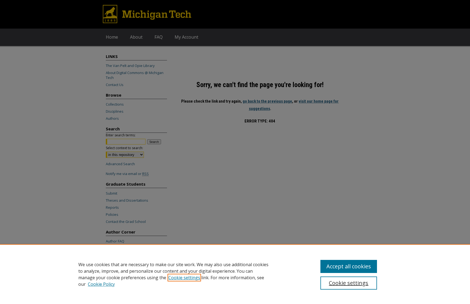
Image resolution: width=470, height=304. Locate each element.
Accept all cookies (348, 266)
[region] (235, 274)
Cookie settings (184, 278)
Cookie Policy (101, 284)
